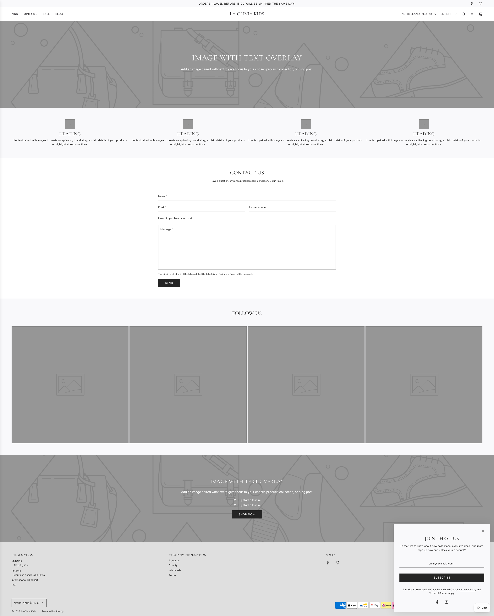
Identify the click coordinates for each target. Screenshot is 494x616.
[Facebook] (472, 4)
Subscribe (442, 577)
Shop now (247, 514)
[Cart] (480, 14)
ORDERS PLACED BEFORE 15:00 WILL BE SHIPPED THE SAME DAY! (247, 3)
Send (169, 282)
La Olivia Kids (247, 14)
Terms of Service (238, 274)
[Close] (483, 531)
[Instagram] (480, 4)
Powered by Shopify (53, 611)
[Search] (463, 14)
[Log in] (472, 14)
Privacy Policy (218, 274)
